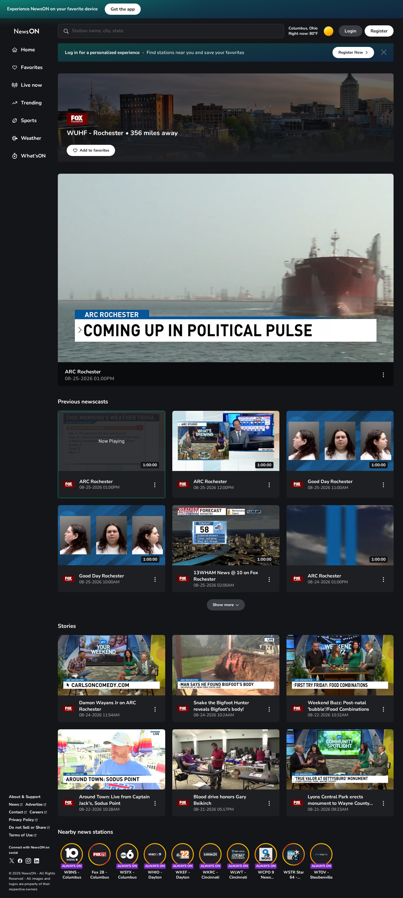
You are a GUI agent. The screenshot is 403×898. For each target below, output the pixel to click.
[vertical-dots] (383, 374)
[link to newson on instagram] (28, 861)
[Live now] (14, 85)
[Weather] (14, 138)
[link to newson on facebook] (20, 861)
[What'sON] (14, 156)
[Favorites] (14, 67)
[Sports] (14, 120)
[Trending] (14, 103)
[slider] (225, 340)
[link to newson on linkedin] (37, 861)
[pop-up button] (360, 351)
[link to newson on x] (12, 861)
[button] (227, 269)
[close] (383, 52)
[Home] (14, 49)
